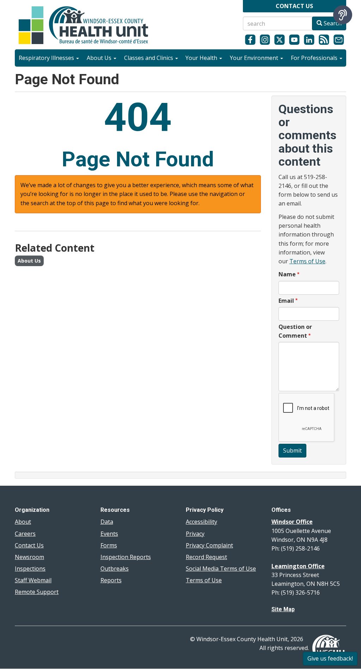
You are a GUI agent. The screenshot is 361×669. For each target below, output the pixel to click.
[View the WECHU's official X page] (279, 39)
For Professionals (315, 58)
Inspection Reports (125, 557)
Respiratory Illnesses (47, 58)
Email (286, 301)
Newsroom (29, 557)
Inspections (30, 568)
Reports (111, 580)
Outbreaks (114, 568)
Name (287, 274)
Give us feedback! (330, 658)
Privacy (195, 534)
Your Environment (255, 58)
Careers (25, 534)
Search (332, 23)
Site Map (283, 609)
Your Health (202, 58)
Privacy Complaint (209, 545)
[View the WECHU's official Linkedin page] (309, 39)
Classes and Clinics (149, 58)
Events (109, 534)
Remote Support (37, 592)
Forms (108, 545)
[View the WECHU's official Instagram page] (265, 39)
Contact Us (29, 545)
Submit (292, 450)
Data (106, 522)
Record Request (206, 557)
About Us (100, 58)
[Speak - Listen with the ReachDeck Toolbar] (342, 14)
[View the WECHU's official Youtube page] (294, 39)
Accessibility (201, 522)
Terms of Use (307, 261)
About (23, 522)
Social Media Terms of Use (221, 568)
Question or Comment (295, 331)
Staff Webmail (33, 580)
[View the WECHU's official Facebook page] (250, 39)
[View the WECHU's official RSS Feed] (324, 39)
